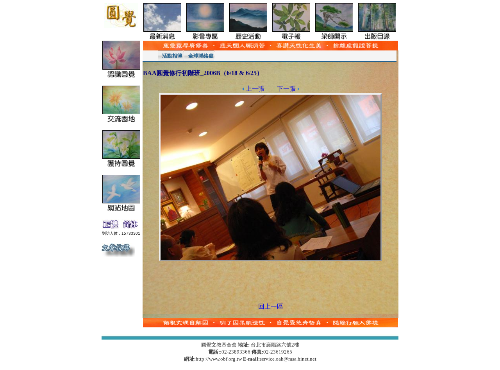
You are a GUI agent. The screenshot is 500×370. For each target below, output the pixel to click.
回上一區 (270, 306)
